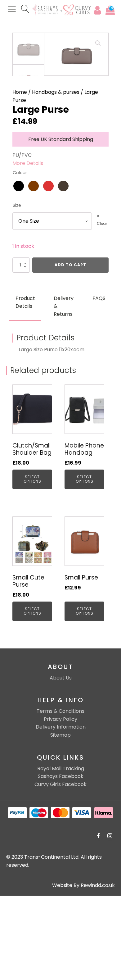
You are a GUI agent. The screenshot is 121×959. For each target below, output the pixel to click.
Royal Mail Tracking (60, 768)
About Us (61, 677)
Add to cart (70, 264)
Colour (20, 173)
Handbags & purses (55, 92)
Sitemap (60, 735)
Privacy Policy (60, 719)
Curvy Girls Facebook (60, 784)
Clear (102, 223)
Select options (32, 479)
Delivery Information (61, 726)
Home (19, 92)
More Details (27, 163)
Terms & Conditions (60, 711)
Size (17, 205)
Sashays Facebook (60, 776)
